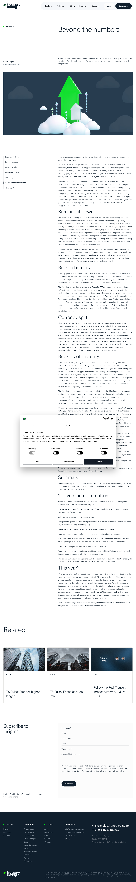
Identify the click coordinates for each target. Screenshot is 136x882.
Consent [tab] (36, 426)
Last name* (66, 739)
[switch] (56, 453)
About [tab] (100, 426)
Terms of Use (97, 842)
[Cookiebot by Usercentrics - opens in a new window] (104, 418)
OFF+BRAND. (102, 839)
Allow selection (68, 461)
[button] (49, 6)
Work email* (67, 749)
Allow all (98, 461)
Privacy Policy (120, 842)
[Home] (11, 6)
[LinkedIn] (66, 839)
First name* (66, 728)
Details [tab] (68, 426)
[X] (69, 839)
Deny (37, 461)
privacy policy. (118, 771)
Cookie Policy (108, 842)
